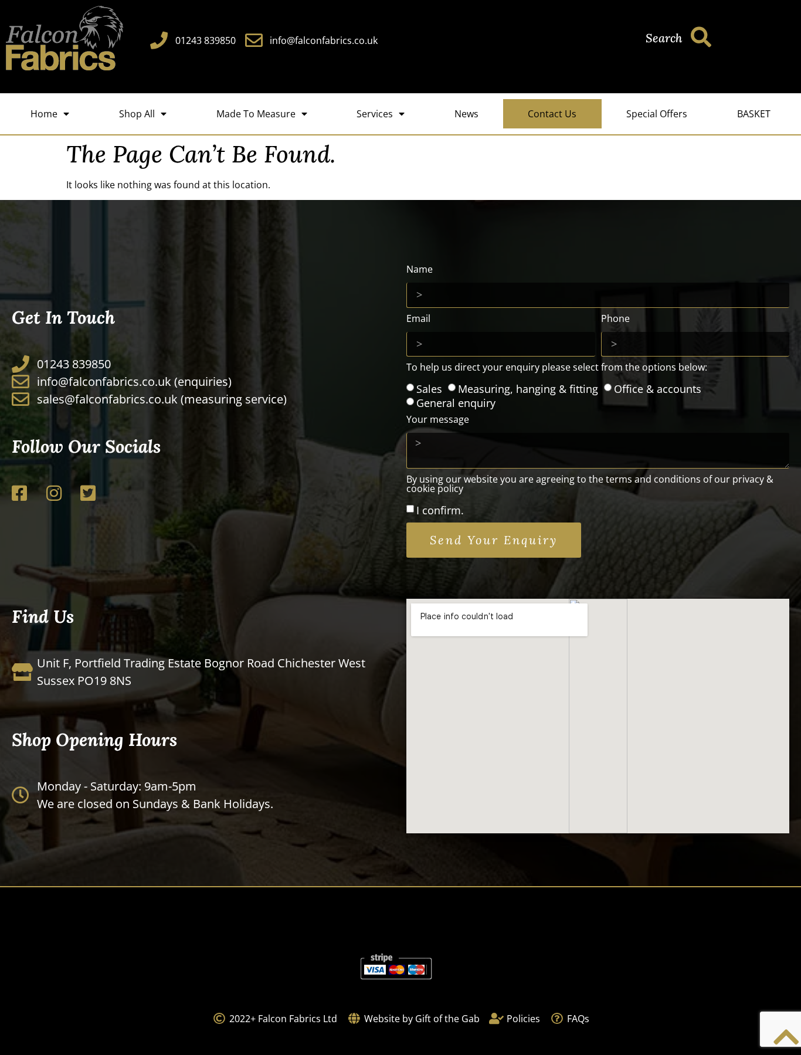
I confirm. (440, 510)
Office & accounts (657, 388)
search (664, 37)
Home (43, 113)
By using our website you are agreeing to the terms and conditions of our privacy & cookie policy (589, 484)
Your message (437, 420)
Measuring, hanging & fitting (528, 388)
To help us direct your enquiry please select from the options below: (556, 368)
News (466, 113)
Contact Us (552, 113)
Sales (429, 388)
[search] (701, 36)
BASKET (754, 113)
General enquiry (455, 402)
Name (419, 270)
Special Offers (656, 113)
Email (418, 319)
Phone (615, 319)
